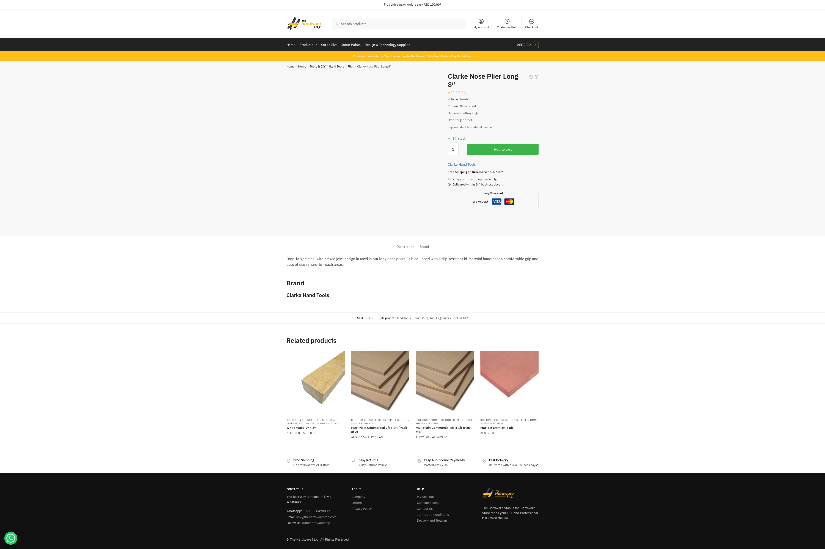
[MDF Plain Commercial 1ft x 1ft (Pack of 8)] (445, 383)
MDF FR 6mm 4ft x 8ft (496, 428)
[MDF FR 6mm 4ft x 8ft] (509, 383)
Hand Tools (336, 66)
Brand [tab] (424, 246)
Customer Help (507, 27)
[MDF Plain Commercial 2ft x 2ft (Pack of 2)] (380, 383)
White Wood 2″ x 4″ (301, 428)
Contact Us (425, 509)
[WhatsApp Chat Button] (10, 538)
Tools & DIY (317, 66)
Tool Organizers (440, 318)
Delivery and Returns (432, 520)
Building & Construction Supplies (310, 420)
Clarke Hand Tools (462, 164)
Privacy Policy (362, 509)
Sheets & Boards (362, 423)
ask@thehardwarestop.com (316, 517)
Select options (315, 446)
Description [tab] (405, 246)
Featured (323, 423)
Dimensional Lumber (300, 423)
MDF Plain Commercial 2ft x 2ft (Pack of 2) (379, 430)
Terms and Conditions (433, 515)
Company (358, 497)
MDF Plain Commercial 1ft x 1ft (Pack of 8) (443, 430)
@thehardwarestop (316, 523)
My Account (481, 27)
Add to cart (503, 149)
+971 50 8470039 (316, 511)
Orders (357, 503)
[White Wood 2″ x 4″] (315, 383)
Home (290, 66)
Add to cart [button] (509, 446)
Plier (350, 66)
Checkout (531, 27)
